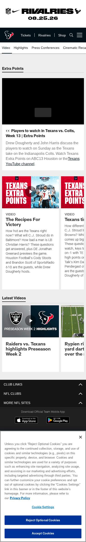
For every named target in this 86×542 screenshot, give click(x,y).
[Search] (71, 35)
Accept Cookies (43, 533)
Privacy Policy (55, 498)
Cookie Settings (43, 507)
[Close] (80, 442)
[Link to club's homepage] (9, 33)
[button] (43, 112)
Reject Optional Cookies (43, 520)
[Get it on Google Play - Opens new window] (58, 422)
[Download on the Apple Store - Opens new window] (26, 421)
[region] (43, 488)
